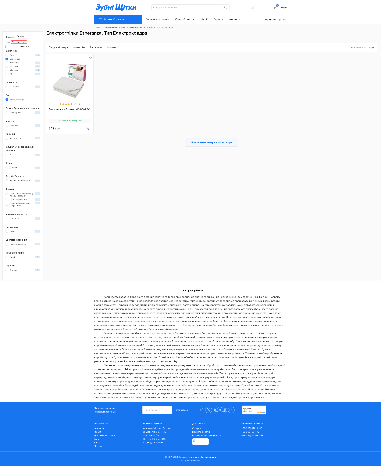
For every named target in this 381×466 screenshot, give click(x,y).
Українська (270, 19)
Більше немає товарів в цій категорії (211, 142)
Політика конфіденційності (206, 435)
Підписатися (181, 409)
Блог (96, 442)
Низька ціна (79, 47)
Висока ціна (96, 47)
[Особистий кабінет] (253, 7)
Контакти (99, 428)
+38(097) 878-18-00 (251, 428)
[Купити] (88, 128)
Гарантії (98, 431)
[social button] (201, 410)
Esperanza (23, 37)
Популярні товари (58, 47)
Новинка (111, 47)
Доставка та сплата (104, 435)
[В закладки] (90, 57)
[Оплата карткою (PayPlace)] (200, 441)
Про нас (98, 446)
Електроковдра (19, 42)
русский (282, 19)
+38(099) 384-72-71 (251, 431)
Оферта (196, 428)
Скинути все (23, 46)
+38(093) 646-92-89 (252, 435)
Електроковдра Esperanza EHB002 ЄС (69, 109)
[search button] (226, 7)
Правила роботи (201, 431)
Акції (96, 439)
